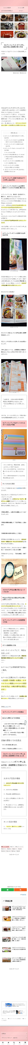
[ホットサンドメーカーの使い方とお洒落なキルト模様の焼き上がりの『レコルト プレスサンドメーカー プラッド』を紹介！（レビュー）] (21, 26)
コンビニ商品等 (6, 846)
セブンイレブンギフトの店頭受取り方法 (13, 160)
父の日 (9, 851)
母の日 (4, 851)
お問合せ (4, 1033)
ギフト (13, 846)
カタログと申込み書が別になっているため (14, 154)
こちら (6, 706)
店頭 (21, 848)
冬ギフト (4, 848)
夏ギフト (15, 848)
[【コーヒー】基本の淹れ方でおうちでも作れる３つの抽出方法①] (7, 18)
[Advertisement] (14, 89)
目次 (12, 132)
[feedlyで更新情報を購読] (7, 889)
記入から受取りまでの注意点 (12, 167)
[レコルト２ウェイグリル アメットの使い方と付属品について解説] (7, 34)
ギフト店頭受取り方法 (11, 163)
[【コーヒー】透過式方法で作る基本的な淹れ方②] (21, 18)
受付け (10, 848)
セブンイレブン (20, 846)
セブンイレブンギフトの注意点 (11, 165)
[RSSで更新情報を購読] (20, 889)
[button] (25, 522)
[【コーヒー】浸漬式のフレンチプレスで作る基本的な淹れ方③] (7, 26)
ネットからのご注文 (10, 152)
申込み (14, 851)
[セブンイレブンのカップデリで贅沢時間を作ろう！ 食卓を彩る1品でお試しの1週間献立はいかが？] (21, 34)
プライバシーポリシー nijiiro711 (9, 1037)
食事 (19, 851)
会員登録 (19, 488)
